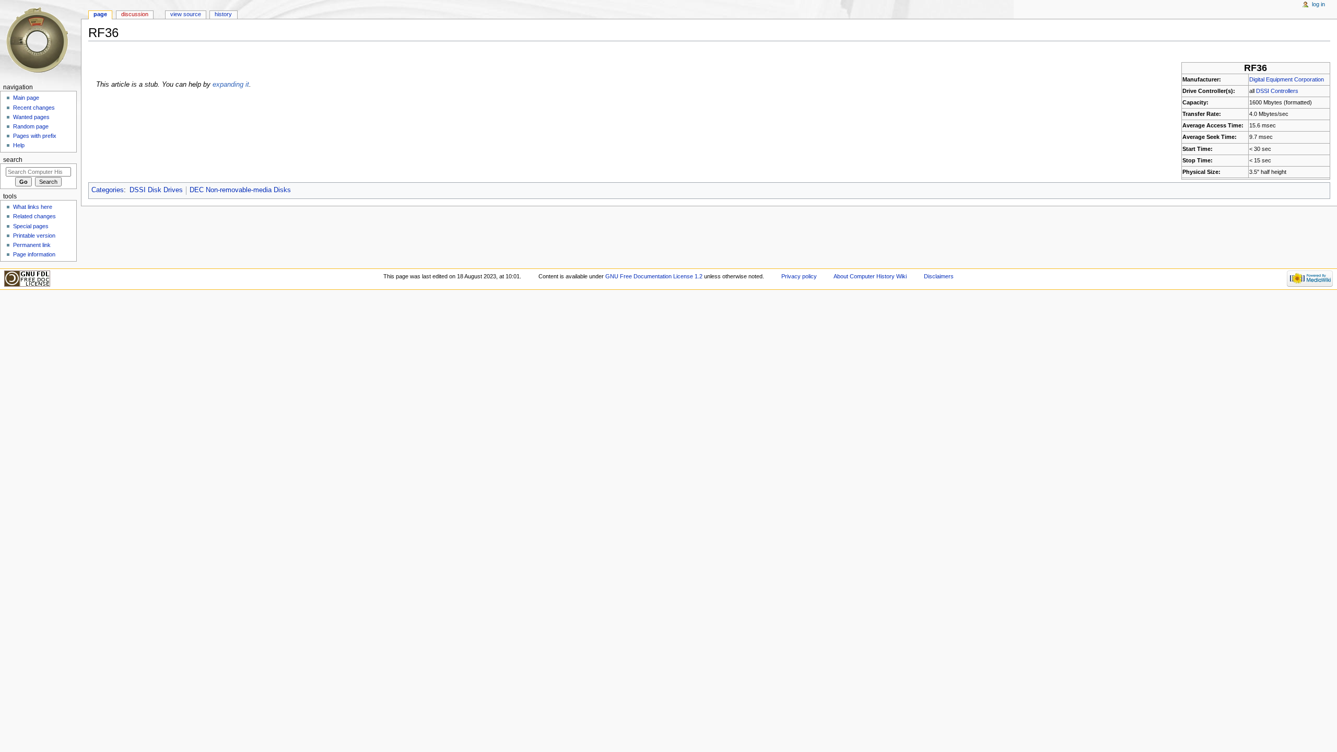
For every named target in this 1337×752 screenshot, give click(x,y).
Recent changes (34, 107)
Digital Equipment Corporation (1286, 79)
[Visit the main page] (40, 40)
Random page (31, 126)
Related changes (34, 216)
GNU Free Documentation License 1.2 (653, 276)
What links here (32, 207)
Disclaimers (939, 276)
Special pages (31, 226)
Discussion (134, 14)
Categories (107, 190)
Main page (26, 98)
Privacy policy (799, 276)
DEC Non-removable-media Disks (240, 190)
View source (185, 14)
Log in (1318, 4)
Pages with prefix (34, 136)
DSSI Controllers (1277, 91)
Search (12, 160)
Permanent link (32, 245)
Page (100, 14)
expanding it (231, 84)
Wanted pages (31, 117)
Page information (34, 254)
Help (19, 145)
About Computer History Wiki (870, 276)
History (223, 14)
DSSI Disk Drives (156, 190)
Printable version (34, 235)
